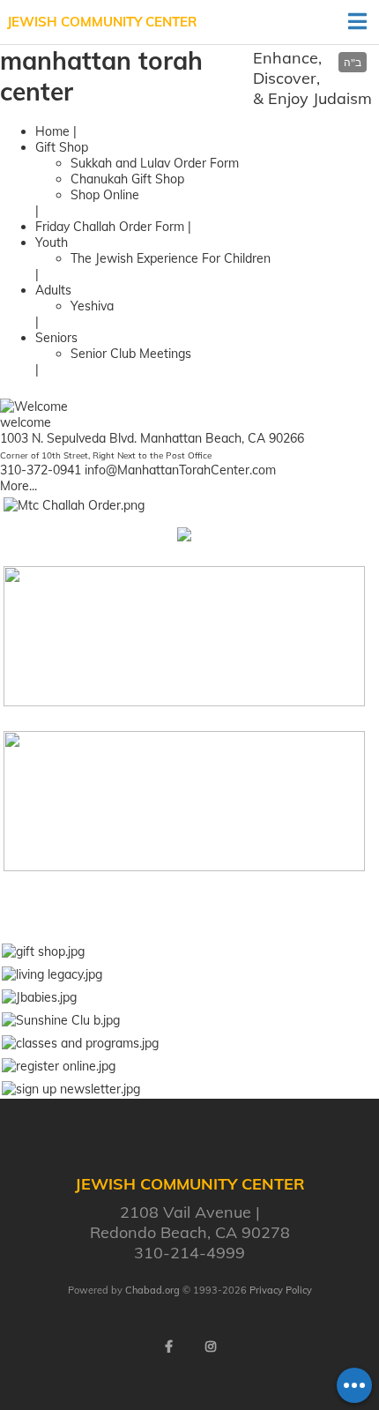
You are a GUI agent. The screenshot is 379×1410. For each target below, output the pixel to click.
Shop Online (105, 195)
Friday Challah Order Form (109, 227)
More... (18, 486)
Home (52, 131)
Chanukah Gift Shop (127, 179)
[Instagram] (210, 1346)
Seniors (56, 338)
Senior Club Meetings (131, 354)
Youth (51, 242)
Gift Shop (61, 147)
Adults (53, 290)
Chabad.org (152, 1290)
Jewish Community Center (102, 21)
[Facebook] (168, 1346)
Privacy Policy (280, 1290)
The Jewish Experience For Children (171, 258)
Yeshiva (92, 306)
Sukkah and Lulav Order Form (155, 163)
